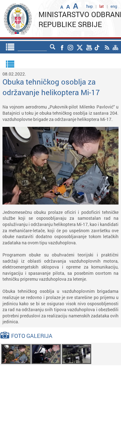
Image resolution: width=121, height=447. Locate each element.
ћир (89, 6)
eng (113, 6)
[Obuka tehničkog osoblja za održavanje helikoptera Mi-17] (16, 354)
